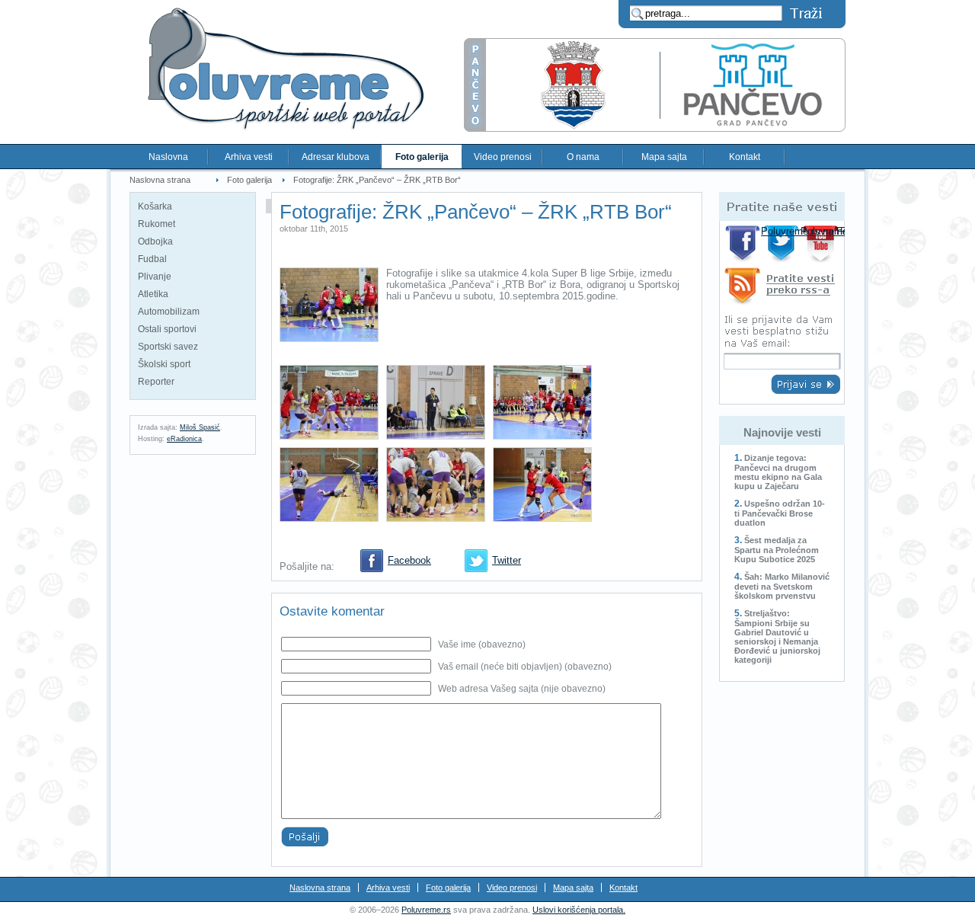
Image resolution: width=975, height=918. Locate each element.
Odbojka (155, 241)
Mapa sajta (664, 157)
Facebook (409, 560)
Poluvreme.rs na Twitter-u (783, 243)
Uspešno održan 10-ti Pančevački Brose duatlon (779, 513)
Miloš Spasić (200, 427)
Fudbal (152, 259)
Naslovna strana (159, 179)
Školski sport (164, 364)
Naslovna (168, 157)
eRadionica (184, 439)
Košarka (155, 206)
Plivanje (154, 276)
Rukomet (156, 224)
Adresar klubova (335, 157)
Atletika (153, 294)
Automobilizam (169, 311)
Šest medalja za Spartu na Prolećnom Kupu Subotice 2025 (776, 550)
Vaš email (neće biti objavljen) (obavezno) (525, 666)
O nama (583, 157)
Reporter (156, 381)
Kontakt (744, 157)
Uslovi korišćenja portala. (578, 909)
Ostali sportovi (167, 329)
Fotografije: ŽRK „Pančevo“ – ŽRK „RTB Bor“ (377, 179)
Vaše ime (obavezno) (482, 644)
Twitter (506, 560)
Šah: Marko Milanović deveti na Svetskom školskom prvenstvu (782, 586)
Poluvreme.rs (426, 909)
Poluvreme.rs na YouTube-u (822, 243)
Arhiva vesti (249, 157)
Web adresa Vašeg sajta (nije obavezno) (522, 688)
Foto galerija (422, 157)
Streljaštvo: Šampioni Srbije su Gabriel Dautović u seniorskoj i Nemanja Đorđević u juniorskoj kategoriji (777, 636)
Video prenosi (503, 157)
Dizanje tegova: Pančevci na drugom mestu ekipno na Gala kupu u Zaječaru (778, 472)
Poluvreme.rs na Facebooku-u (743, 243)
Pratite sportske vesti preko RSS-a (782, 288)
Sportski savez (168, 346)
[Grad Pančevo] (655, 128)
